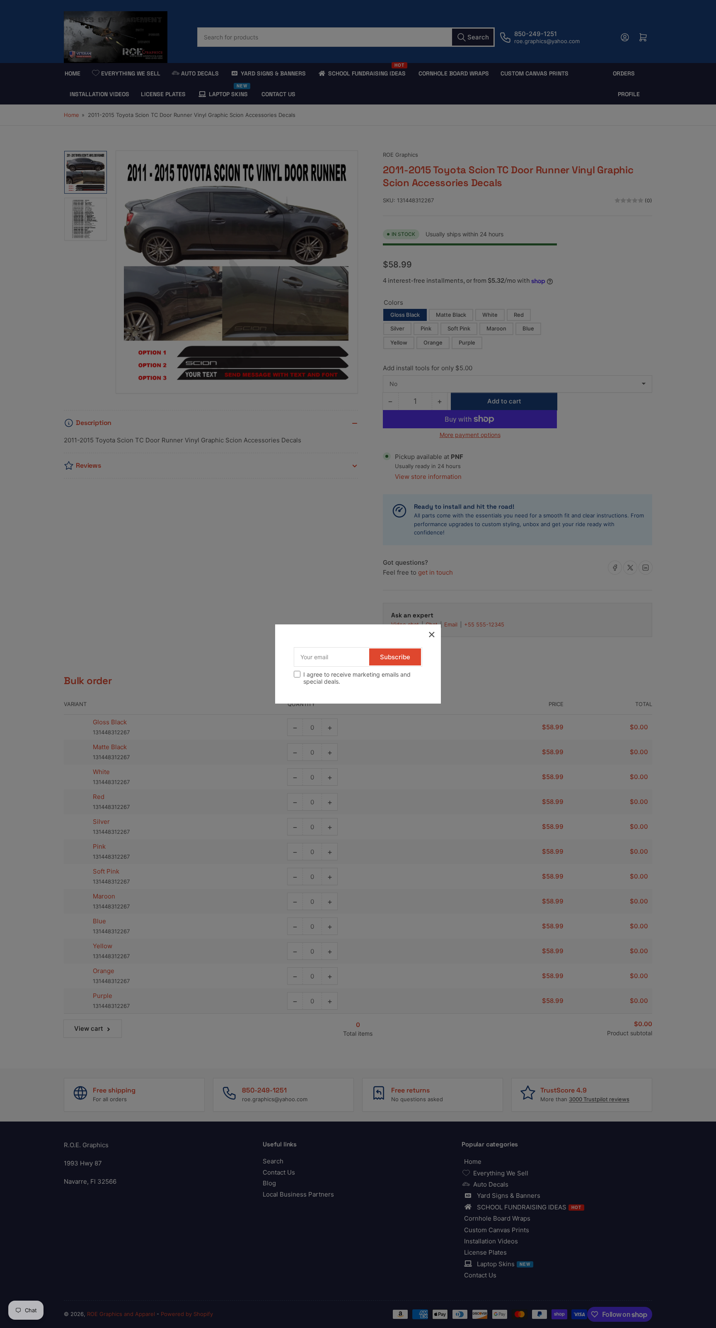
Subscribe (395, 657)
